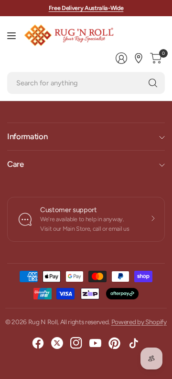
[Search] (153, 83)
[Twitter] (57, 343)
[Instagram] (76, 343)
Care (15, 164)
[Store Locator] (138, 58)
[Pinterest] (114, 343)
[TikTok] (133, 343)
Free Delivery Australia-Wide (86, 7)
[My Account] (121, 58)
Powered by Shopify (139, 322)
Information (27, 136)
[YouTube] (95, 343)
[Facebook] (38, 343)
